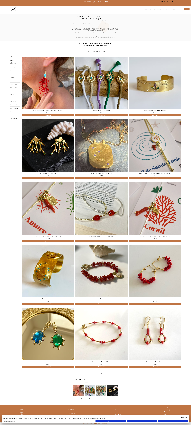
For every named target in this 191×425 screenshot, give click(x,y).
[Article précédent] (71, 393)
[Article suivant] (119, 393)
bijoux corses (112, 40)
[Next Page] (107, 376)
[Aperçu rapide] (78, 393)
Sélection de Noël (13, 66)
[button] (172, 1)
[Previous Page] (96, 376)
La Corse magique (13, 69)
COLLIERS (21, 412)
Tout (11, 65)
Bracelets (11, 68)
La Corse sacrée (12, 67)
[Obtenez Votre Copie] (106, 1)
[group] (95, 23)
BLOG (116, 412)
